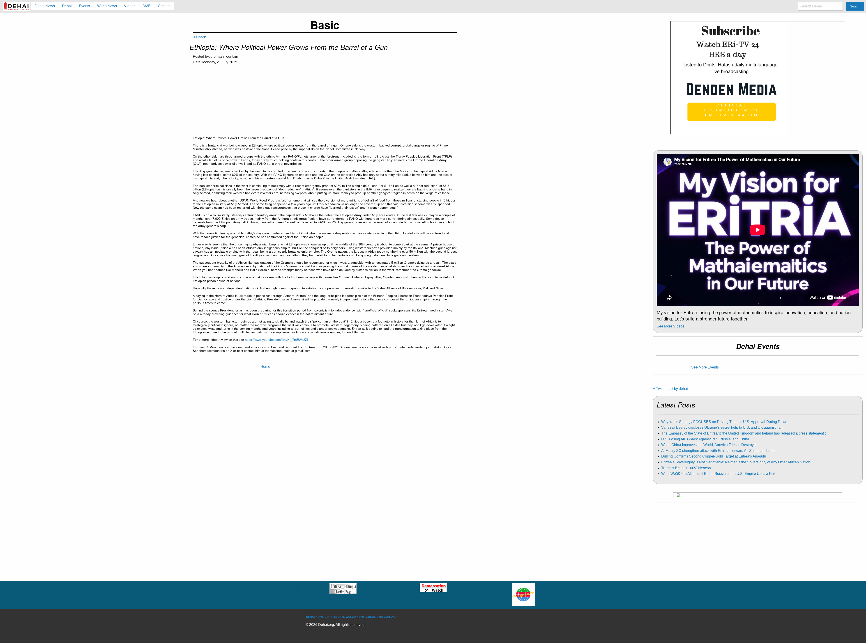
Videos (371, 616)
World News (355, 616)
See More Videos (670, 326)
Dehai (329, 616)
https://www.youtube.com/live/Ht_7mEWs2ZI (276, 339)
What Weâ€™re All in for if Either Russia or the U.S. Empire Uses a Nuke (719, 474)
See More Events (705, 367)
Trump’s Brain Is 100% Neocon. (686, 468)
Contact (390, 616)
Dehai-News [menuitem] (45, 6)
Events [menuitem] (84, 6)
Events (339, 616)
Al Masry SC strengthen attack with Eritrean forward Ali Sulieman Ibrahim (719, 451)
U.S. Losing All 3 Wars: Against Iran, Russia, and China (705, 439)
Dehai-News (315, 616)
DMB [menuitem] (147, 6)
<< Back (199, 37)
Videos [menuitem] (129, 6)
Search (855, 6)
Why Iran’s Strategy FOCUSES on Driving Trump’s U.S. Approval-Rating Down (724, 422)
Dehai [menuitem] (67, 6)
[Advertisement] (325, 102)
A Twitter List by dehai (670, 389)
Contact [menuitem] (164, 6)
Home (265, 366)
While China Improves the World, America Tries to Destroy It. (709, 445)
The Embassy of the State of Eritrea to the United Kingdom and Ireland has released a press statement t (743, 433)
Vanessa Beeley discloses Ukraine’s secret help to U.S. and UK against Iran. (722, 427)
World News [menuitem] (107, 6)
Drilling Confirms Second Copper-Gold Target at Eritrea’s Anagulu (713, 456)
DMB (380, 616)
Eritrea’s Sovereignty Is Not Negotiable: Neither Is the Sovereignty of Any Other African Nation (735, 462)
